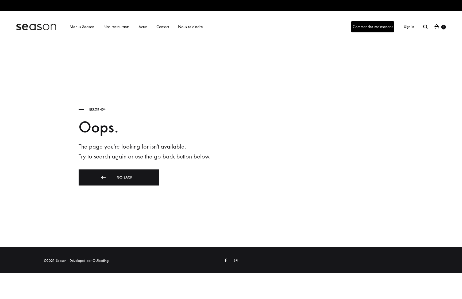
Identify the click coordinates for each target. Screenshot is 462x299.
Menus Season (82, 26)
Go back (124, 177)
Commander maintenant (372, 26)
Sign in (409, 26)
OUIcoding (101, 260)
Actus (142, 26)
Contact (162, 26)
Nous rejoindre (190, 26)
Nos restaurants (116, 26)
